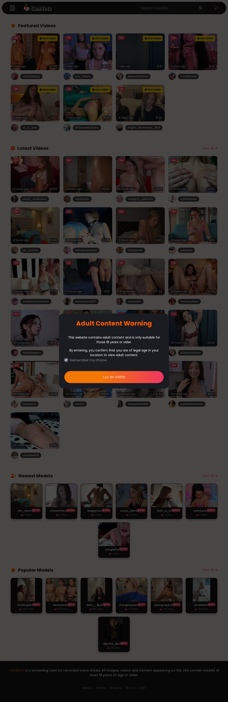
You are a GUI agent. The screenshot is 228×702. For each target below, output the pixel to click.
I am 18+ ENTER (114, 377)
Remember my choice (88, 360)
